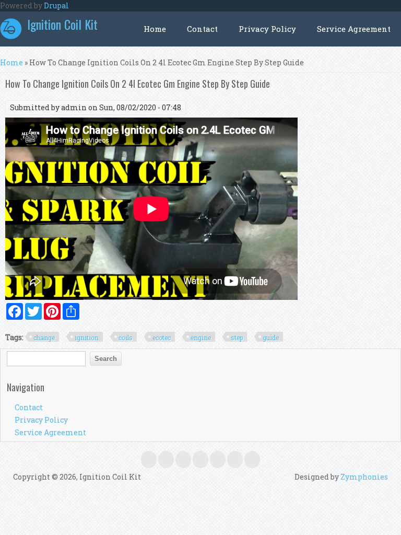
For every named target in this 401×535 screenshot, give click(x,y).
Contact (202, 29)
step (237, 337)
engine (201, 337)
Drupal (56, 5)
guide (271, 337)
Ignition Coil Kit (62, 24)
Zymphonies (364, 477)
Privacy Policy (267, 29)
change (44, 337)
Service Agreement (354, 29)
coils (126, 337)
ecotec (161, 337)
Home (155, 29)
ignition (87, 337)
